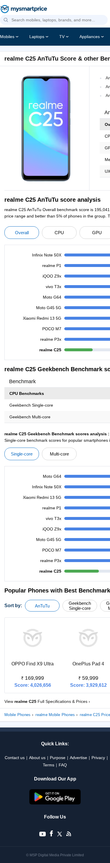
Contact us (15, 757)
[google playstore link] (55, 803)
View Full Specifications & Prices (47, 701)
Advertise (78, 757)
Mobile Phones (17, 715)
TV (62, 36)
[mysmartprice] (24, 9)
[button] (6, 20)
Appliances (89, 36)
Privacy (98, 757)
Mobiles (7, 36)
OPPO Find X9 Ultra (32, 663)
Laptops (36, 36)
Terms (48, 765)
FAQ (63, 765)
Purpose (57, 757)
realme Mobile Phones (55, 715)
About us (37, 757)
